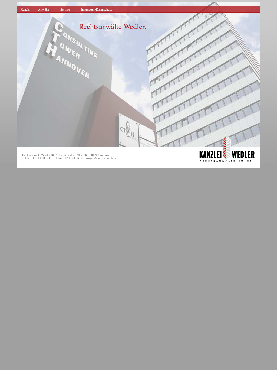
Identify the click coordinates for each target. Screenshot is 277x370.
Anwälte (41, 9)
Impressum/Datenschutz (94, 9)
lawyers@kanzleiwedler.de (102, 158)
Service (63, 9)
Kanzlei (25, 9)
